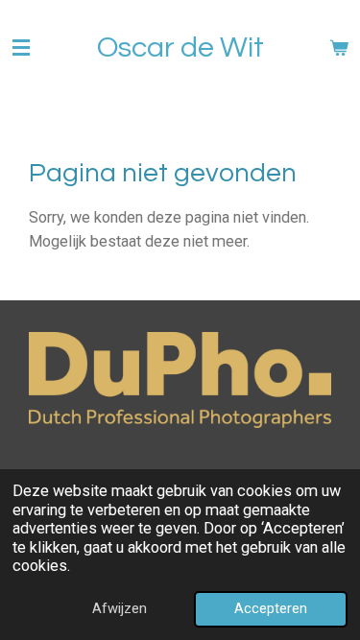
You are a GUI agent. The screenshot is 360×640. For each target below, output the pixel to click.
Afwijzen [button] (119, 608)
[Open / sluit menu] (21, 48)
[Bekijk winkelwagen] (339, 48)
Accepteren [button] (270, 608)
